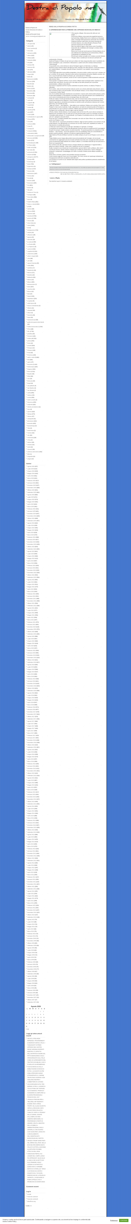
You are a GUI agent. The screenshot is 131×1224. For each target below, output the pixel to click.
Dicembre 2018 (31, 683)
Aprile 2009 (30, 957)
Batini (28, 76)
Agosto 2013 (30, 834)
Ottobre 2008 (31, 971)
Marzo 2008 (30, 988)
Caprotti (29, 105)
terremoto (30, 423)
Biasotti (29, 84)
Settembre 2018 (31, 690)
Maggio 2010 (31, 926)
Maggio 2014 (31, 813)
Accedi (29, 1194)
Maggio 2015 (31, 785)
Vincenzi (29, 449)
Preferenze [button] (114, 1220)
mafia (28, 265)
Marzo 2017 (30, 733)
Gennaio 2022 (31, 596)
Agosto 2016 (30, 749)
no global (30, 301)
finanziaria (30, 183)
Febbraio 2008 (31, 990)
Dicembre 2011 (31, 882)
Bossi (28, 88)
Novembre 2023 (31, 544)
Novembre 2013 (31, 827)
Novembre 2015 (31, 771)
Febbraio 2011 (31, 905)
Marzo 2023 (30, 563)
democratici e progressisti (34, 135)
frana (28, 199)
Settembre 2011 (31, 889)
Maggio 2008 (31, 983)
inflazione (30, 235)
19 (32, 1020)
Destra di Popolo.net (65, 13)
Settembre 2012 (31, 860)
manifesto (30, 268)
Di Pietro (29, 145)
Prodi (28, 352)
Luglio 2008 (30, 978)
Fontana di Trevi (31, 192)
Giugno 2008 (31, 981)
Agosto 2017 (30, 721)
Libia (28, 258)
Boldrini (29, 86)
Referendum (30, 367)
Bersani (29, 81)
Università (30, 437)
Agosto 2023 (30, 551)
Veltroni (29, 442)
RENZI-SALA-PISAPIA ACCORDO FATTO (63, 26)
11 (29, 1017)
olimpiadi (29, 310)
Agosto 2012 (30, 863)
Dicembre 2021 (31, 598)
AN (28, 62)
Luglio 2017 (30, 723)
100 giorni (30, 43)
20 (35, 1020)
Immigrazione (31, 230)
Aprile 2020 (30, 646)
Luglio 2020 (30, 638)
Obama (29, 308)
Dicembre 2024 (31, 513)
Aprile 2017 (30, 730)
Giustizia (29, 216)
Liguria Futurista (31, 263)
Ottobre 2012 (31, 858)
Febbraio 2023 (31, 565)
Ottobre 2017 (31, 716)
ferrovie (29, 180)
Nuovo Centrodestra (33, 305)
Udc (28, 435)
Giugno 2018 (31, 697)
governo (29, 218)
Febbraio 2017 (31, 735)
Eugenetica (30, 166)
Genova (29, 211)
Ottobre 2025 (31, 490)
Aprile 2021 (30, 617)
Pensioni (29, 336)
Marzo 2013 (30, 846)
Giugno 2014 (31, 811)
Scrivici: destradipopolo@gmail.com (36, 36)
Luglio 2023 (30, 553)
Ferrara (29, 176)
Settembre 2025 (31, 492)
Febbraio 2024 (31, 537)
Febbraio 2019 (31, 679)
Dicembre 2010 (31, 910)
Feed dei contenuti (32, 1196)
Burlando (29, 95)
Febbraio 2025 (31, 509)
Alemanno (30, 53)
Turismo (29, 433)
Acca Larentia (31, 48)
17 (26, 1020)
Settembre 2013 (31, 832)
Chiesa (29, 119)
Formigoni (30, 194)
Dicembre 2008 (31, 966)
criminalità (30, 133)
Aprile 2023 (30, 561)
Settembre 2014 (31, 804)
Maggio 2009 (31, 955)
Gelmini (29, 209)
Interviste (29, 239)
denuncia (30, 138)
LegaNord (30, 251)
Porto (28, 343)
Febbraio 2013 (31, 848)
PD (28, 329)
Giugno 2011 (30, 896)
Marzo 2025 (30, 506)
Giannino (29, 213)
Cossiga (29, 128)
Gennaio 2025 (31, 511)
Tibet (28, 428)
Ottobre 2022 (31, 575)
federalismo (30, 173)
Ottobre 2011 (30, 886)
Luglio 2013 (30, 837)
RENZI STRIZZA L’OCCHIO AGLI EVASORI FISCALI (64, 172)
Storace (29, 416)
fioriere (29, 187)
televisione (30, 421)
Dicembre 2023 (31, 542)
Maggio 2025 (31, 502)
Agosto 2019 (30, 664)
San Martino (30, 388)
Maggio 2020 (31, 643)
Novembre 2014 (31, 799)
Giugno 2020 (31, 641)
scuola (29, 397)
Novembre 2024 (31, 516)
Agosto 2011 (30, 891)
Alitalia (29, 58)
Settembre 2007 (31, 1002)
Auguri (29, 74)
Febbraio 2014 (31, 820)
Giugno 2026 (31, 471)
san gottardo (30, 385)
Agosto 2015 (30, 778)
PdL (28, 331)
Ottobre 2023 (31, 546)
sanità (29, 392)
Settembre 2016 (31, 747)
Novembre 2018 (31, 686)
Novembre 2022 (31, 572)
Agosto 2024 (30, 523)
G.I (31, 1206)
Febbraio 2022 (31, 594)
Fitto (28, 190)
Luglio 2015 (30, 780)
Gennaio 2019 (31, 681)
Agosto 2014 (30, 806)
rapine (29, 362)
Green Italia (30, 223)
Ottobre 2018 (31, 688)
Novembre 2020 (31, 629)
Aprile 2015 (30, 787)
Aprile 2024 (30, 532)
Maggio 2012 (31, 870)
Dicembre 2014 (31, 797)
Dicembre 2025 (31, 485)
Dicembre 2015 (31, 768)
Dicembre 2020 (31, 627)
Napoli (29, 296)
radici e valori (31, 357)
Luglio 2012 (30, 865)
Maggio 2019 (31, 671)
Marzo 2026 (30, 478)
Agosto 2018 (30, 693)
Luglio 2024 (30, 525)
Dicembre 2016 (31, 740)
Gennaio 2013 (31, 851)
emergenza (30, 157)
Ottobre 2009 (31, 943)
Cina (28, 121)
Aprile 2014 (30, 815)
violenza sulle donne (33, 451)
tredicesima (30, 430)
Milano (79, 167)
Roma (29, 381)
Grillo (28, 225)
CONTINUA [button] (123, 1220)
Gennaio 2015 (31, 794)
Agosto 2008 (30, 976)
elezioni (29, 154)
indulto (29, 232)
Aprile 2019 (30, 674)
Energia (29, 159)
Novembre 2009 (31, 941)
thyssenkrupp (31, 426)
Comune (29, 124)
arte (28, 69)
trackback (61, 169)
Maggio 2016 (31, 756)
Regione (29, 369)
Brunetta (29, 93)
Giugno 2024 (31, 528)
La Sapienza (30, 246)
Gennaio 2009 (31, 964)
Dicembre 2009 (31, 938)
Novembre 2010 (31, 912)
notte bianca (30, 303)
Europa (29, 169)
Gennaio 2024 (31, 539)
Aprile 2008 (30, 985)
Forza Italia (30, 197)
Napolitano (30, 298)
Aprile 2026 (30, 476)
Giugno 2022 (31, 584)
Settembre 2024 (31, 520)
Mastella (29, 275)
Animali (29, 65)
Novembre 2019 (31, 657)
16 (44, 1017)
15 (41, 1017)
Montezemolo (31, 284)
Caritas (29, 107)
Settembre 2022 (31, 577)
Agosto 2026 (30, 466)
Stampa (29, 414)
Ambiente (30, 60)
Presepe (29, 348)
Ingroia (29, 237)
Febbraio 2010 (31, 933)
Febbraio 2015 (31, 792)
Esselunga (30, 161)
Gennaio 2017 (31, 738)
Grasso (29, 220)
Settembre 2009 (31, 945)
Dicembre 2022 (31, 570)
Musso (29, 291)
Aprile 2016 (30, 759)
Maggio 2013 (31, 841)
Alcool (29, 51)
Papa (28, 317)
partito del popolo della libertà (35, 322)
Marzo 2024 (30, 535)
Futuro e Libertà (31, 204)
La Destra (30, 244)
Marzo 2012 (30, 874)
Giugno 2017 (31, 726)
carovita (29, 110)
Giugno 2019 (31, 669)
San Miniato (30, 390)
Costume (29, 131)
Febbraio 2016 (31, 764)
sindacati (29, 404)
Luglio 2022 (30, 582)
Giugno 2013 (31, 839)
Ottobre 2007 (31, 1000)
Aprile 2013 (30, 844)
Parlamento (30, 320)
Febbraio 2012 (31, 877)
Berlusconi (30, 79)
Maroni (29, 272)
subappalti (30, 418)
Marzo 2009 (30, 959)
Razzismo (30, 364)
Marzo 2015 (30, 789)
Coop (28, 126)
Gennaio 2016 (31, 766)
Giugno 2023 (31, 556)
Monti (28, 287)
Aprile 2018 (30, 702)
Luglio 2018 (30, 695)
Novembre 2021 (31, 601)
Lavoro (29, 249)
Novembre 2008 (31, 969)
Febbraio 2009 (31, 962)
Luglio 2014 (30, 808)
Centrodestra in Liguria (33, 117)
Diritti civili (30, 147)
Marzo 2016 (30, 761)
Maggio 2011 (31, 898)
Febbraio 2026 (31, 480)
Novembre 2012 (31, 856)
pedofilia (29, 333)
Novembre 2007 (31, 997)
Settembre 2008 (31, 974)
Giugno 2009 (31, 952)
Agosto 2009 (30, 948)
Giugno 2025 (31, 499)
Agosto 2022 (30, 579)
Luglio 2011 (30, 893)
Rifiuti (28, 376)
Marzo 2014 (30, 818)
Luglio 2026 (30, 469)
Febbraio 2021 (31, 622)
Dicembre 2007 (31, 995)
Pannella (29, 315)
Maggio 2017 (31, 728)
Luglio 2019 (30, 667)
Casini (29, 114)
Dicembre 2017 (31, 712)
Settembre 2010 (31, 917)
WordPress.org (31, 1201)
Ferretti (29, 178)
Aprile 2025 (30, 504)
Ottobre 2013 (31, 830)
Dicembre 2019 (31, 655)
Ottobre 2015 (31, 773)
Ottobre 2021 (31, 603)
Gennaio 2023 (31, 568)
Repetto (29, 374)
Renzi (29, 371)
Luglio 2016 (30, 752)
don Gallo (30, 150)
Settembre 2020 (31, 634)
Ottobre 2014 (31, 801)
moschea (29, 289)
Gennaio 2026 (31, 483)
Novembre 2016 (31, 742)
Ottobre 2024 (31, 518)
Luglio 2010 (30, 922)
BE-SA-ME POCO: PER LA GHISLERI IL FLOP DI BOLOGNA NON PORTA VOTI (82, 174)
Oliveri (29, 312)
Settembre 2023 (31, 549)
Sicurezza (30, 402)
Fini (28, 185)
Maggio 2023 (31, 558)
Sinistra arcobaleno (32, 407)
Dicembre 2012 (31, 853)
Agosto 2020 (30, 636)
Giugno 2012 (31, 867)
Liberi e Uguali (31, 256)
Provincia (30, 355)
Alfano (29, 55)
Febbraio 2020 (31, 650)
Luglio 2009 (30, 950)
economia (30, 152)
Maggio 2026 (31, 473)
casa (28, 112)
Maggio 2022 (31, 587)
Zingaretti (30, 456)
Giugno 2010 (31, 924)
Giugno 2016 (31, 754)
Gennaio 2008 (31, 992)
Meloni (29, 279)
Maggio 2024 (31, 530)
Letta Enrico (30, 253)
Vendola (29, 444)
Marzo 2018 (30, 705)
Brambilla (30, 91)
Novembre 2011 (31, 884)
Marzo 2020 (30, 648)
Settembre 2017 (31, 719)
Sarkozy (29, 395)
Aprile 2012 (30, 872)
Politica (29, 338)
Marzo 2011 (30, 903)
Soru (28, 409)
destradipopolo (31, 143)
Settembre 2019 (31, 662)
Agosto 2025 (30, 494)
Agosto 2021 (30, 608)
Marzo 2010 (30, 931)
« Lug (27, 1029)
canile (29, 100)
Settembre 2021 (31, 605)
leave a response (55, 169)
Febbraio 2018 (31, 707)
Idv (28, 228)
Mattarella (30, 277)
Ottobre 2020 (31, 631)
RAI (28, 359)
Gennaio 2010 (31, 936)
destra (29, 140)
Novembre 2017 (31, 714)
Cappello (29, 102)
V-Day (29, 440)
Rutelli (29, 383)
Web (28, 454)
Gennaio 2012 (31, 879)
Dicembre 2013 (31, 825)
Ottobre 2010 (31, 915)
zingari (29, 459)
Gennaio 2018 (31, 709)
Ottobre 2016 (31, 745)
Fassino (29, 171)
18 (29, 1020)
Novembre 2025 (31, 487)
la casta (29, 242)
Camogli (29, 98)
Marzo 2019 (30, 676)
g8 (28, 206)
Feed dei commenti (32, 1199)
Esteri (28, 164)
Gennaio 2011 (31, 907)
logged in (59, 181)
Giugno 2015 (31, 782)
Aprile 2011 (30, 900)
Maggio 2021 (31, 615)
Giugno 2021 (31, 612)
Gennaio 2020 (31, 653)
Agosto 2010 (30, 919)
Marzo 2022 (30, 591)
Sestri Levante (31, 400)
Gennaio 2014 (31, 823)
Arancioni (30, 67)
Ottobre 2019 (31, 660)
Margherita (30, 270)
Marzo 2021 (30, 620)
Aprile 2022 (30, 589)
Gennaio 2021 (31, 624)
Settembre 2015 (31, 775)
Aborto (29, 46)
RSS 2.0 (100, 167)
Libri (28, 261)
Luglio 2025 (30, 497)
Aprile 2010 (30, 929)
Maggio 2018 (31, 700)
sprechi (29, 411)
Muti (28, 294)
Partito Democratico (32, 326)
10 (26, 1017)
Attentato (29, 72)
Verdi (28, 447)
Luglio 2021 (30, 610)
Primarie (29, 350)
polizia (29, 341)
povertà (29, 345)
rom (28, 378)
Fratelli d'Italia (31, 202)
